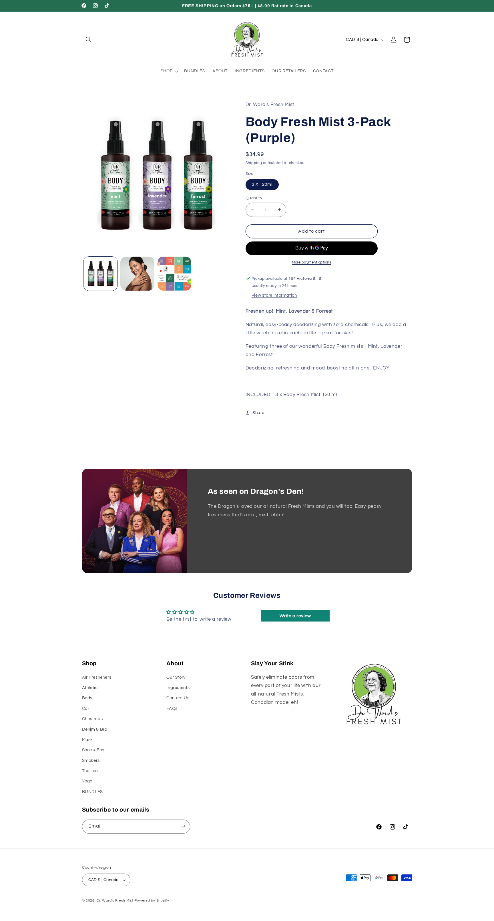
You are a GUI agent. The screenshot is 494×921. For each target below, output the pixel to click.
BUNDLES (92, 792)
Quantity (254, 198)
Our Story (176, 677)
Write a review (295, 616)
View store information (274, 295)
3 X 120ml (262, 184)
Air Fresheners (96, 677)
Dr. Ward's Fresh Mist (115, 900)
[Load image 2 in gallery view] (137, 274)
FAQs (172, 708)
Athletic (90, 688)
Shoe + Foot (94, 750)
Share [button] (258, 413)
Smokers (91, 760)
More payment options (311, 262)
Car (85, 708)
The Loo (90, 771)
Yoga (87, 781)
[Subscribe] (183, 826)
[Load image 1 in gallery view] (100, 274)
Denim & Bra (94, 729)
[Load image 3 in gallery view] (175, 274)
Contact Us (177, 698)
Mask (87, 740)
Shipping (254, 163)
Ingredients (178, 688)
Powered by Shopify (152, 900)
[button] (88, 39)
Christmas (92, 719)
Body (87, 698)
